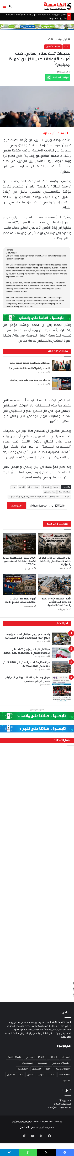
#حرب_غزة (42, 1063)
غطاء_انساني (49, 491)
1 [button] (73, 983)
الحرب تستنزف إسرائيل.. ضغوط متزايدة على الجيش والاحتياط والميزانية (55, 561)
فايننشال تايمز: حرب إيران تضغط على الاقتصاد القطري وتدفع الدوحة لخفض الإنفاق (26, 651)
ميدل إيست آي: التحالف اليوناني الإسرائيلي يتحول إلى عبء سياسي (27, 679)
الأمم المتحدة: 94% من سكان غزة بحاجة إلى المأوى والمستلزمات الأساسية (55, 602)
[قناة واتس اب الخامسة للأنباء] (37, 317)
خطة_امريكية (64, 491)
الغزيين (22, 487)
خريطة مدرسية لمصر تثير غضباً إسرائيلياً (29, 380)
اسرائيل (41, 1074)
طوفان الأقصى (53, 47)
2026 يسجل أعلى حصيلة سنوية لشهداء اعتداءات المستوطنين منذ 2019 (19, 561)
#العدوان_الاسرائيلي (61, 1063)
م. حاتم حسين (26, 1127)
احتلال (52, 1074)
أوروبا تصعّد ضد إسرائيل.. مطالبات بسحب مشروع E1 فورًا (20, 600)
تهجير (14, 487)
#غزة (48, 1069)
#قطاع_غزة (23, 1069)
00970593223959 (62, 1104)
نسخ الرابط (16, 506)
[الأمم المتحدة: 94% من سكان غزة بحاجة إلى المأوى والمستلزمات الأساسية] (54, 584)
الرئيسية (63, 39)
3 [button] (73, 995)
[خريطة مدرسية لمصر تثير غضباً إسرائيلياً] (61, 383)
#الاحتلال (53, 1057)
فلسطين (11, 1074)
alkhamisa (64, 1074)
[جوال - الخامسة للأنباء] (37, 27)
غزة (21, 1074)
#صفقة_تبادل (27, 1063)
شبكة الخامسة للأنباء (22, 1122)
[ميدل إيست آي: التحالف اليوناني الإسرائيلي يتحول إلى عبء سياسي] (61, 689)
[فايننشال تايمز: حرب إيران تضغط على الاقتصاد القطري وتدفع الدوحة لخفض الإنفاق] (61, 653)
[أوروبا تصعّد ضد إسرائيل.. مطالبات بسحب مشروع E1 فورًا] (19, 584)
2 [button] (73, 989)
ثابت (50, 39)
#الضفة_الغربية (14, 1057)
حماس (30, 1074)
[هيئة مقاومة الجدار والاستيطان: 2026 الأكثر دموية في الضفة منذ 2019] (61, 667)
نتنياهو (67, 1080)
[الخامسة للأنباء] (57, 6)
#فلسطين (36, 1069)
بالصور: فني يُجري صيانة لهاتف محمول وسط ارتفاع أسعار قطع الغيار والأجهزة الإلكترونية (27, 636)
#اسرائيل (66, 1057)
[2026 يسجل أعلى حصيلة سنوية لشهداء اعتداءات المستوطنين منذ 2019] (19, 543)
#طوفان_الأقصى (62, 1069)
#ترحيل (56, 487)
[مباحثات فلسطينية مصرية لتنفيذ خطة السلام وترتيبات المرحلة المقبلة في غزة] (61, 365)
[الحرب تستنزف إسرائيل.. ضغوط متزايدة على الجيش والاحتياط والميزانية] (54, 543)
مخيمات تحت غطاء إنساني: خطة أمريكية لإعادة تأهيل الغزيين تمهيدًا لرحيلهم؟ (39, 496)
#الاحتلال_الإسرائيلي (35, 1057)
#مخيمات (45, 487)
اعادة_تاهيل (33, 487)
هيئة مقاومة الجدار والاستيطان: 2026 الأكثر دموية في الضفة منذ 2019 (26, 664)
